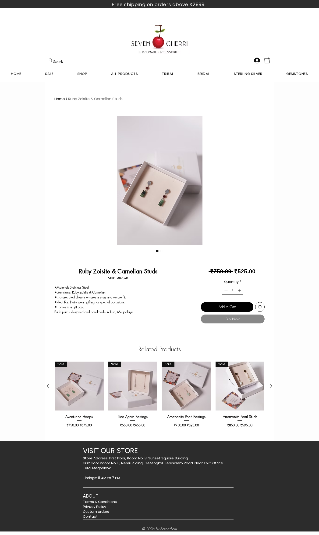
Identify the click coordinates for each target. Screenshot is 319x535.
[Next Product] (271, 386)
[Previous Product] (48, 386)
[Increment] (240, 290)
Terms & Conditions (100, 501)
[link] (267, 60)
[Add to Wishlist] (260, 307)
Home (59, 99)
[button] (82, 74)
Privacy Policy (94, 506)
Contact (90, 516)
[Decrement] (225, 290)
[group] (159, 394)
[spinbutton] (232, 290)
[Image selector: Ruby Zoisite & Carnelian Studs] (157, 251)
